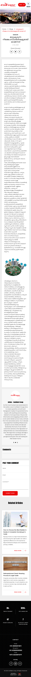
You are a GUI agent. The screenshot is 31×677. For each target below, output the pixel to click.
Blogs (11, 29)
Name (4, 468)
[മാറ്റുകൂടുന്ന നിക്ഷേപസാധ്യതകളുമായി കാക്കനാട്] (11, 51)
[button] (28, 5)
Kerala (15, 645)
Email (4, 475)
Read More (17, 550)
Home (4, 29)
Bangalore (15, 649)
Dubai (15, 654)
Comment (6, 481)
